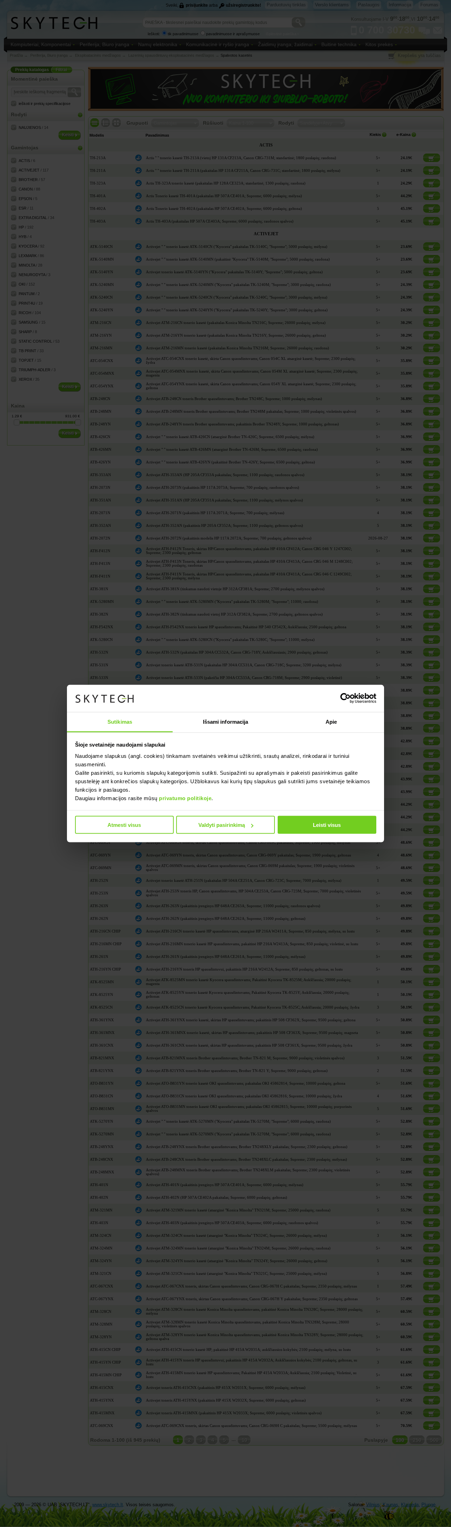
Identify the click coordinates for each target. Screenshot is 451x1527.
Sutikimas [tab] (119, 721)
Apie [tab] (331, 721)
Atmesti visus (124, 825)
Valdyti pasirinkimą (221, 825)
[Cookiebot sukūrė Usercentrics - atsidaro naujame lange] (345, 698)
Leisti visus (327, 825)
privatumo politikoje (185, 798)
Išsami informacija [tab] (225, 721)
